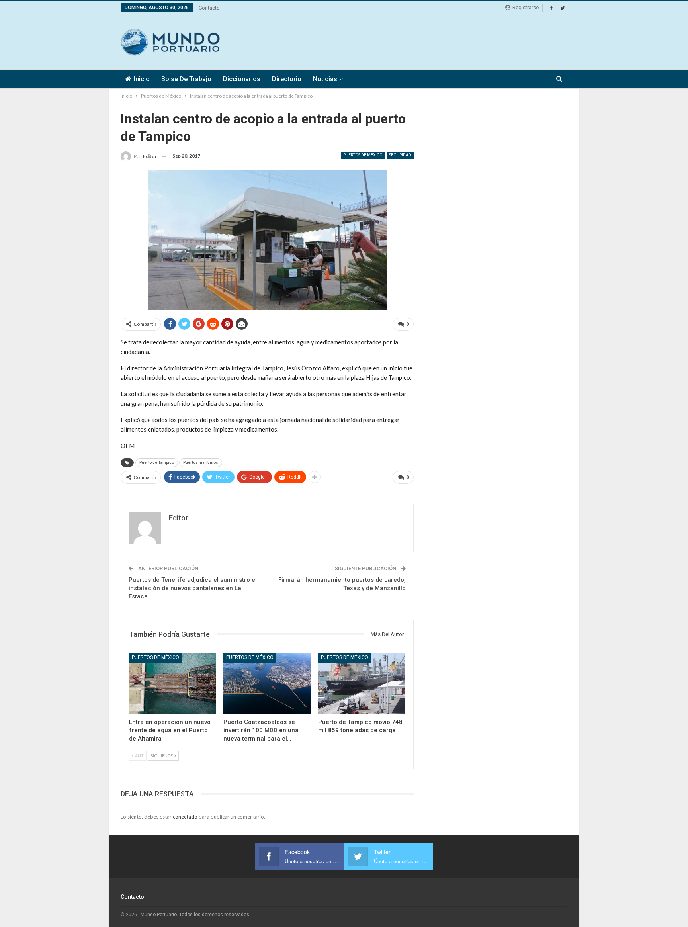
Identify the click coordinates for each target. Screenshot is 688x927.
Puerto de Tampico (156, 462)
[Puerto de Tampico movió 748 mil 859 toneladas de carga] (361, 683)
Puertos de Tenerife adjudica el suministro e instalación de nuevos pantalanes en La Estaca (192, 588)
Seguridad (400, 155)
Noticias (325, 79)
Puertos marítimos (200, 462)
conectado (185, 817)
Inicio (142, 79)
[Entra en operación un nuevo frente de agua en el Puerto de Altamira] (172, 683)
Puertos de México (363, 155)
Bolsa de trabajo (186, 79)
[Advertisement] (422, 41)
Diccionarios (241, 79)
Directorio (286, 79)
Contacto (209, 8)
